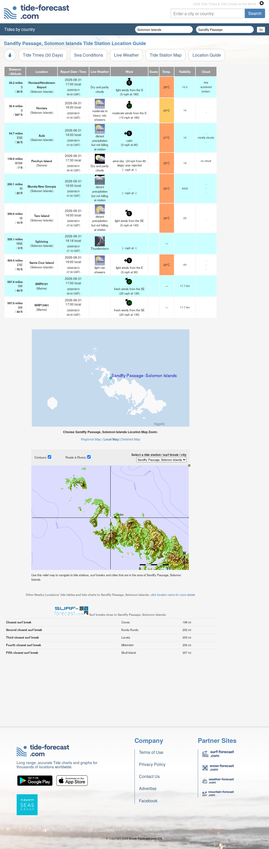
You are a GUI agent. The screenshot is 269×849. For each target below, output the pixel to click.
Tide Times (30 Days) (43, 55)
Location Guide (207, 55)
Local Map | (112, 439)
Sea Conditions (88, 55)
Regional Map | (92, 439)
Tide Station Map (166, 55)
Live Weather (126, 55)
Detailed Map (130, 439)
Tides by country (19, 29)
